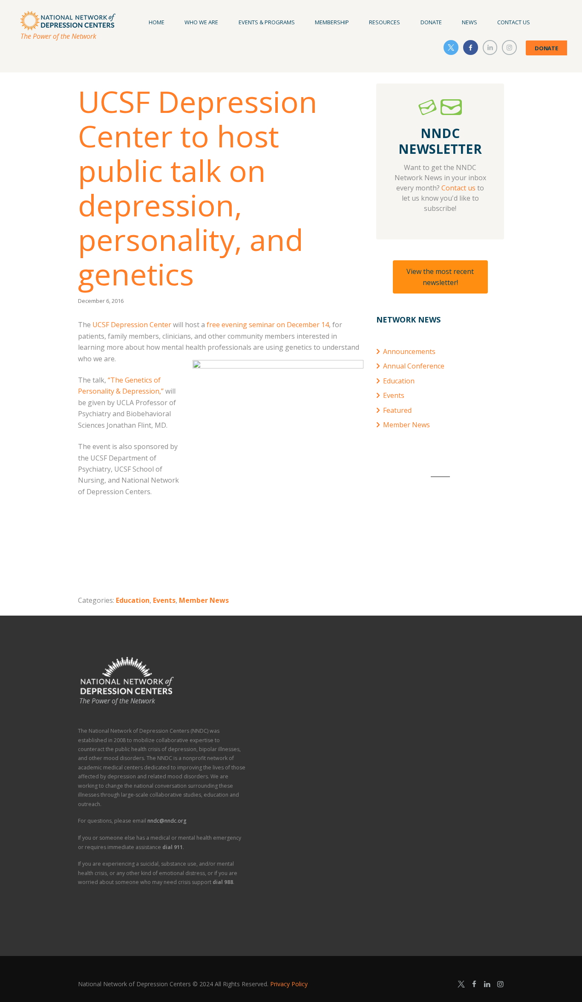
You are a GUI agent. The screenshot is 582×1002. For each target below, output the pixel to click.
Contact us (458, 188)
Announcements (409, 351)
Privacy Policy (289, 984)
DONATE (546, 48)
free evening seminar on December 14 (268, 324)
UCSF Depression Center (131, 324)
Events (164, 600)
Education (133, 600)
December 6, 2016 (101, 301)
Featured (397, 410)
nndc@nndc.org (166, 820)
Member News (204, 600)
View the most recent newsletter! (440, 277)
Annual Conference (413, 366)
